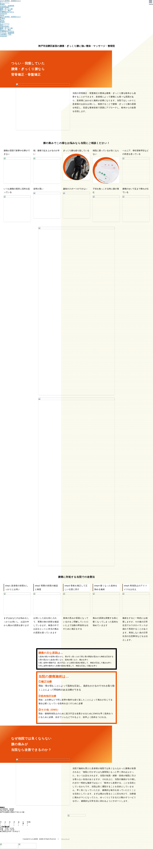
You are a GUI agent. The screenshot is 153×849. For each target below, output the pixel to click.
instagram (3, 13)
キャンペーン (4, 2)
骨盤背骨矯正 (4, 7)
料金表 (2, 4)
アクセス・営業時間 (7, 6)
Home (2, 15)
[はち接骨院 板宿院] (10, 17)
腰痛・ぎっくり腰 (6, 9)
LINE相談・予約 (5, 34)
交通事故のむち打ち (7, 12)
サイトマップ (65, 839)
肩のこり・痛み (5, 10)
